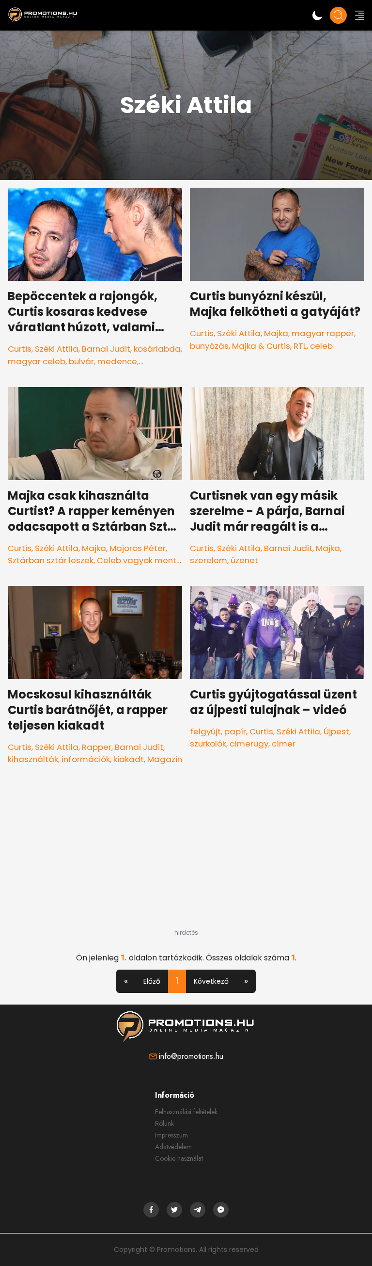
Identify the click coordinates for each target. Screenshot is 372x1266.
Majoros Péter (137, 548)
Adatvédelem (173, 1147)
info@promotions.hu (191, 1056)
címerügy (249, 743)
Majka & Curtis (261, 346)
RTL (300, 346)
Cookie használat (179, 1158)
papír (235, 731)
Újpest (336, 731)
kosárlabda (157, 349)
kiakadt (128, 759)
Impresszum (171, 1135)
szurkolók (208, 743)
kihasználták (33, 759)
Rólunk (164, 1123)
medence (117, 361)
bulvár (81, 361)
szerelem (208, 560)
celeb (321, 346)
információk (86, 759)
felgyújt (205, 731)
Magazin (164, 759)
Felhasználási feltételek (186, 1112)
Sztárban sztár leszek (50, 560)
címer (283, 743)
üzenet (244, 560)
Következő (211, 981)
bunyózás (209, 346)
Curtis (19, 349)
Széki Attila (56, 349)
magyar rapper (323, 333)
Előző (151, 981)
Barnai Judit (106, 349)
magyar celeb (36, 361)
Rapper (96, 747)
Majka (276, 333)
